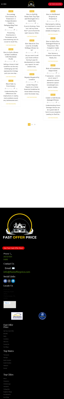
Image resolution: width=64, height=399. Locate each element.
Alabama (6, 365)
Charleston (6, 381)
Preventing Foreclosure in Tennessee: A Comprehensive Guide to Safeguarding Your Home (11, 20)
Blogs (10, 11)
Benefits (6, 333)
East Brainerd (7, 394)
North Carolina (7, 360)
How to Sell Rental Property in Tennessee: (53, 16)
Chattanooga (7, 384)
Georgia (6, 357)
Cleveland (6, 386)
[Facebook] (5, 281)
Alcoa (5, 378)
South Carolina (7, 363)
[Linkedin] (13, 281)
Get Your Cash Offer (55, 4)
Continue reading (11, 45)
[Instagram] (9, 281)
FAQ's (5, 336)
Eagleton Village (8, 392)
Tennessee (6, 355)
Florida (5, 368)
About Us (6, 341)
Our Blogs (6, 347)
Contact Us (6, 344)
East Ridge (6, 397)
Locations (6, 339)
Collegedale (7, 389)
